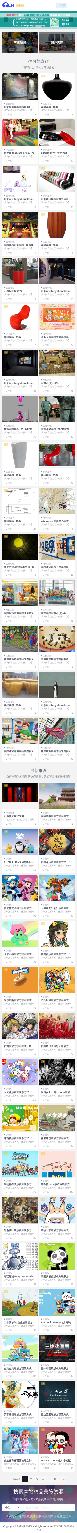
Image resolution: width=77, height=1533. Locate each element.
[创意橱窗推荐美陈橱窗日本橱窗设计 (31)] (20, 86)
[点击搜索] (71, 1507)
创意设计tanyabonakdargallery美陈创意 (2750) (20, 384)
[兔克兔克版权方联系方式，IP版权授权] (20, 1348)
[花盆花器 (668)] (20, 685)
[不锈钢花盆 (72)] (20, 271)
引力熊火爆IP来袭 (14, 816)
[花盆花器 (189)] (20, 455)
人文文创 (47, 1411)
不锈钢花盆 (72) (13, 291)
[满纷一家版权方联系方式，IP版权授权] (57, 1210)
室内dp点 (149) (50, 383)
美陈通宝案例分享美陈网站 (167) (56, 568)
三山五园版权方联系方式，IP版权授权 (56, 1416)
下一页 (52, 1479)
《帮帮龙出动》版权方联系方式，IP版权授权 (56, 909)
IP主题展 (10, 149)
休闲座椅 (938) (49, 475)
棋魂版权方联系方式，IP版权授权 (19, 1047)
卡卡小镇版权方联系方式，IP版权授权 (19, 955)
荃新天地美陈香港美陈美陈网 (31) (56, 338)
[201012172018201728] (57, 132)
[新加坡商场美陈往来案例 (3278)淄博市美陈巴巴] (57, 731)
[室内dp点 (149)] (57, 363)
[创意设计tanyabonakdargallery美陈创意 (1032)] (57, 271)
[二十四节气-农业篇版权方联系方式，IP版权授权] (20, 1302)
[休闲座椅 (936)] (20, 317)
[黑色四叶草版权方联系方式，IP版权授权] (20, 1210)
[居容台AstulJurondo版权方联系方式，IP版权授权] (57, 1072)
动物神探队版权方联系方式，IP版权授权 (18, 1185)
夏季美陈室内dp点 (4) (53, 613)
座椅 (39, 1516)
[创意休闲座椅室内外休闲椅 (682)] (57, 179)
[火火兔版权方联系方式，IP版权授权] (20, 1072)
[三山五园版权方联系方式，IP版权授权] (57, 1394)
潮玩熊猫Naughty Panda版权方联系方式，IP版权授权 (20, 1278)
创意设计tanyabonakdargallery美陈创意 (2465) (57, 706)
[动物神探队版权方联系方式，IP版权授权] (20, 1164)
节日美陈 (10, 609)
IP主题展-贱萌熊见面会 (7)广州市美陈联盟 (19, 154)
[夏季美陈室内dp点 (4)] (57, 593)
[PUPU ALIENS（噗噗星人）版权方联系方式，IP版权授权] (20, 842)
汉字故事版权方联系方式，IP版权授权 (56, 817)
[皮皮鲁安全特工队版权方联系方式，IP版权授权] (20, 888)
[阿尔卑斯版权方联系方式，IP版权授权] (20, 980)
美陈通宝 (28, 1526)
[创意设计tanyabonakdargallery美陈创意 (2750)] (20, 363)
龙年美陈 (24, 1516)
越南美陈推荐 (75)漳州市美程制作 (19, 430)
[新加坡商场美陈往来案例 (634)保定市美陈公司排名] (20, 639)
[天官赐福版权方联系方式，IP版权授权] (20, 1394)
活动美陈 (47, 333)
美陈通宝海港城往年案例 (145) (20, 752)
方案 (68, 1516)
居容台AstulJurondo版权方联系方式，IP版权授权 (57, 1093)
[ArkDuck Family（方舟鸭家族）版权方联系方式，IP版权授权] (57, 1302)
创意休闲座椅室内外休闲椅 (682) (56, 200)
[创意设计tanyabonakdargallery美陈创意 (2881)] (20, 179)
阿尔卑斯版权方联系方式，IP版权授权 (19, 1001)
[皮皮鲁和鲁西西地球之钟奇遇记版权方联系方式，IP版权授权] (20, 1440)
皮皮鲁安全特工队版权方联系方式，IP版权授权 (19, 909)
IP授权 (46, 812)
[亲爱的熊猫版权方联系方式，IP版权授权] (57, 1256)
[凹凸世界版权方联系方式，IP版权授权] (57, 980)
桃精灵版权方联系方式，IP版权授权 (56, 955)
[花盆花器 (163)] (57, 86)
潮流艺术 (10, 812)
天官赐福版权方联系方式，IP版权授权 (19, 1416)
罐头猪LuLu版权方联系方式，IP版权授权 (55, 1185)
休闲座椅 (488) (12, 521)
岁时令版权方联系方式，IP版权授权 (56, 863)
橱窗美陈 (10, 103)
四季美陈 (47, 609)
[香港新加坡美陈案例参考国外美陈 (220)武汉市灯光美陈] (57, 639)
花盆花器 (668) (12, 705)
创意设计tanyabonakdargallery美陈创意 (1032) (57, 292)
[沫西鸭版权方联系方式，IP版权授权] (20, 1118)
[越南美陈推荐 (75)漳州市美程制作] (20, 409)
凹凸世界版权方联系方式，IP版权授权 (56, 1001)
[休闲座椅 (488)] (20, 501)
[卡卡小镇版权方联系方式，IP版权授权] (20, 934)
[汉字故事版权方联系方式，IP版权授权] (57, 796)
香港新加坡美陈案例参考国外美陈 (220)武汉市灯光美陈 (57, 660)
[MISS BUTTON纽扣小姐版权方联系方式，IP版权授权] (57, 1440)
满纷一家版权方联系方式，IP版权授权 (56, 1231)
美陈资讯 (10, 195)
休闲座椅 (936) (12, 337)
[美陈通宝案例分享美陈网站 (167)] (57, 547)
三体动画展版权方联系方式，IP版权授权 (55, 1370)
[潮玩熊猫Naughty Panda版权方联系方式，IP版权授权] (20, 1256)
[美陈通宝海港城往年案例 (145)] (20, 731)
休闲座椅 (47, 149)
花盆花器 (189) (12, 475)
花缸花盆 (47, 103)
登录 (62, 5)
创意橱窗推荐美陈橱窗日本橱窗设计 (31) (19, 108)
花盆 (62, 1516)
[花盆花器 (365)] (57, 225)
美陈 (32, 1516)
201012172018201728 (54, 153)
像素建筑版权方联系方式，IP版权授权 (56, 1139)
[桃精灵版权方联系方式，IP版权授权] (57, 934)
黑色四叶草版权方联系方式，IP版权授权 (18, 1231)
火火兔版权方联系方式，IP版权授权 (19, 1093)
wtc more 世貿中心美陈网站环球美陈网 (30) (56, 522)
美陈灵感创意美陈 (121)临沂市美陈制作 (20, 246)
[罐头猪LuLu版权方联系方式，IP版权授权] (57, 1164)
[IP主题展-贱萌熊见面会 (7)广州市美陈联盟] (20, 132)
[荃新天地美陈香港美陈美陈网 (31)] (57, 317)
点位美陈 (47, 379)
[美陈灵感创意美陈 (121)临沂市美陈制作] (20, 225)
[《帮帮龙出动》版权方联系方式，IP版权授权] (57, 888)
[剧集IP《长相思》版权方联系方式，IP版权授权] (57, 1026)
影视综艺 (10, 1318)
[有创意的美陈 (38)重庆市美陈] (57, 409)
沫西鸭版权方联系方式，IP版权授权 (19, 1139)
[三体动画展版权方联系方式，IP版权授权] (57, 1348)
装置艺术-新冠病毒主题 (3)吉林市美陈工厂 (19, 568)
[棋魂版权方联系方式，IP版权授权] (20, 1026)
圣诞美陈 (47, 1516)
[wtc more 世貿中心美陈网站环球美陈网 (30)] (57, 501)
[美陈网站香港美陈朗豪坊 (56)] (20, 593)
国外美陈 (10, 425)
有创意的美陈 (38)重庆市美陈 (56, 430)
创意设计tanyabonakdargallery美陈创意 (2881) (20, 200)
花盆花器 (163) (49, 107)
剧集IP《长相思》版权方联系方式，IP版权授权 (56, 1047)
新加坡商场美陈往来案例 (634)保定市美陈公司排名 (20, 660)
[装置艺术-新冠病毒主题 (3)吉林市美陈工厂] (20, 547)
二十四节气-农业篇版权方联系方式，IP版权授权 (19, 1324)
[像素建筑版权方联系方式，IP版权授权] (57, 1118)
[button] (35, 25)
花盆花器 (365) (49, 245)
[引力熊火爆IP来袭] (20, 796)
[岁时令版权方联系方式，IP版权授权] (57, 842)
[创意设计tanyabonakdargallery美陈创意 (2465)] (57, 685)
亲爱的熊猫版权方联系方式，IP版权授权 (55, 1278)
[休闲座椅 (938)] (57, 455)
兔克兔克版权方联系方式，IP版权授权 (19, 1370)
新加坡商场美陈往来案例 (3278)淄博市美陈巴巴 (57, 752)
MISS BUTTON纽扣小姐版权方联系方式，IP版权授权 (56, 1462)
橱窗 (56, 1516)
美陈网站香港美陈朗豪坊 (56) (19, 614)
